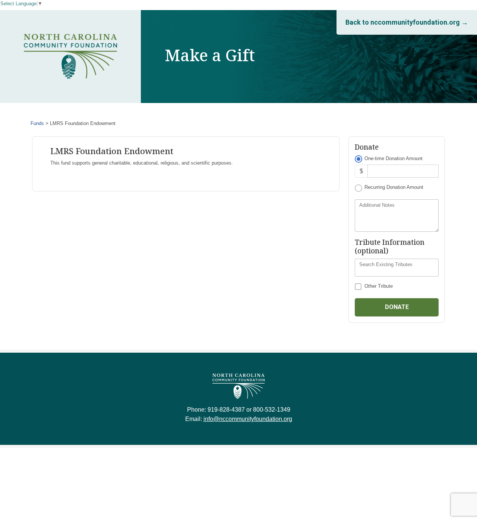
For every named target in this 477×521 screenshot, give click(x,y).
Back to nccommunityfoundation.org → (406, 22)
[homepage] (70, 56)
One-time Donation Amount (393, 158)
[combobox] (397, 268)
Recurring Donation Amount (393, 187)
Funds (37, 123)
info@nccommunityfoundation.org (247, 419)
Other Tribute (378, 286)
